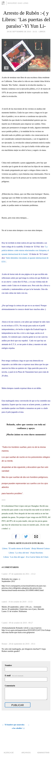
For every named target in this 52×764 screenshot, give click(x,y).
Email (36, 536)
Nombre (8, 665)
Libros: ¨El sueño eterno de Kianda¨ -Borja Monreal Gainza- (26, 548)
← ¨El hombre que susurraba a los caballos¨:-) (13, 726)
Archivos (26, 753)
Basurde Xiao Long (18, 3)
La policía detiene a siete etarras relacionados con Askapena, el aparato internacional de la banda (25, 250)
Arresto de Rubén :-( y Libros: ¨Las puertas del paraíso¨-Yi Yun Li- (26, 19)
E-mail (14, 675)
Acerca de (9, 753)
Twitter (26, 536)
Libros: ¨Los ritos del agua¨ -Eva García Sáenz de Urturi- (26, 557)
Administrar (43, 753)
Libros (42, 32)
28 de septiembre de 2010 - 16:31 (22, 32)
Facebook (16, 536)
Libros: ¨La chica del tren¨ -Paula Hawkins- (26, 553)
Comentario (10, 686)
